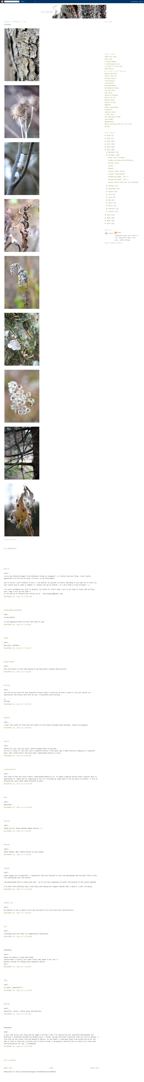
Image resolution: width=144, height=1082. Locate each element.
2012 (109, 147)
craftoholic (109, 83)
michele (7, 868)
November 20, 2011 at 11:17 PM (18, 990)
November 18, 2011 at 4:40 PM (17, 831)
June (110, 197)
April (111, 203)
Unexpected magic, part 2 (118, 177)
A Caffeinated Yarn (112, 64)
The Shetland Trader (113, 117)
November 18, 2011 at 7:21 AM (17, 648)
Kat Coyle (108, 93)
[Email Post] (16, 539)
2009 (109, 218)
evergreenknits (10, 769)
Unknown (7, 844)
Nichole (7, 718)
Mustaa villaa (110, 102)
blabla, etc (8, 903)
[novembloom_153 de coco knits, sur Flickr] (22, 423)
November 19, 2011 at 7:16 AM (17, 913)
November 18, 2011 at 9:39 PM (17, 855)
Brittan (7, 685)
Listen (7, 25)
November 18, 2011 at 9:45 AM (17, 728)
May (110, 200)
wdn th (6, 569)
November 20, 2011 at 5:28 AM (17, 967)
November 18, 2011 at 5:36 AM (17, 624)
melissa (7, 1004)
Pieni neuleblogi (111, 107)
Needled (108, 105)
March (111, 206)
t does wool (109, 114)
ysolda (107, 126)
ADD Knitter (109, 69)
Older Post (95, 1068)
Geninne (7, 821)
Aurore (6, 741)
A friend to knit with (113, 66)
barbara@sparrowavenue (13, 610)
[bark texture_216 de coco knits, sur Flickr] (22, 81)
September (112, 189)
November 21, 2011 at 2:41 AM (17, 1014)
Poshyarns (108, 110)
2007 (109, 223)
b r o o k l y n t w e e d (115, 71)
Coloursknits (110, 81)
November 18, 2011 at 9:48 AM (17, 756)
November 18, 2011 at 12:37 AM (18, 596)
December (112, 152)
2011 (109, 150)
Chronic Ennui (110, 78)
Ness (5, 797)
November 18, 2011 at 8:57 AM (17, 704)
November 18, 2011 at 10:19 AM (18, 784)
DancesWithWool (110, 85)
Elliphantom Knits (112, 88)
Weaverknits (109, 122)
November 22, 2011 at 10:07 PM (18, 1046)
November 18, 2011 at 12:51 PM (18, 807)
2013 (109, 144)
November (112, 155)
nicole (119, 232)
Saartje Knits (110, 112)
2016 (109, 135)
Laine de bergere (111, 95)
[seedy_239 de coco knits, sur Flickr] (22, 252)
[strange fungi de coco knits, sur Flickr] (22, 195)
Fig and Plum (110, 90)
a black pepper (110, 61)
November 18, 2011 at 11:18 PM (18, 889)
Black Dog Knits (111, 73)
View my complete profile (113, 243)
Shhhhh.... (112, 168)
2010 (109, 215)
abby (5, 980)
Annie (6, 638)
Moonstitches (110, 100)
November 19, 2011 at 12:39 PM (18, 936)
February (112, 208)
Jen (5, 926)
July (110, 194)
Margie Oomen (9, 662)
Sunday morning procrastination (120, 160)
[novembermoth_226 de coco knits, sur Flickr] (22, 366)
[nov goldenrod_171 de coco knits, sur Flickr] (22, 309)
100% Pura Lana (110, 57)
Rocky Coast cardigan (116, 157)
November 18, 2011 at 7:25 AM (17, 672)
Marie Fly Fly (110, 97)
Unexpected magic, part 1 (118, 179)
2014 (109, 141)
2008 (109, 221)
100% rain (108, 59)
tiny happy (109, 119)
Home (51, 1068)
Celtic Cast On (110, 76)
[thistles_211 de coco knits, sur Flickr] (22, 138)
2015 (109, 138)
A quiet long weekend (116, 174)
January (111, 211)
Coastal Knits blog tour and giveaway (123, 182)
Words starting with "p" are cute (118, 124)
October (111, 186)
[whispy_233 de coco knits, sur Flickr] (22, 536)
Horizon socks (113, 163)
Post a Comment (10, 1060)
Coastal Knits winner (116, 171)
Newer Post (8, 1068)
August (111, 191)
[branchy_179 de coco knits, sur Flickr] (22, 479)
